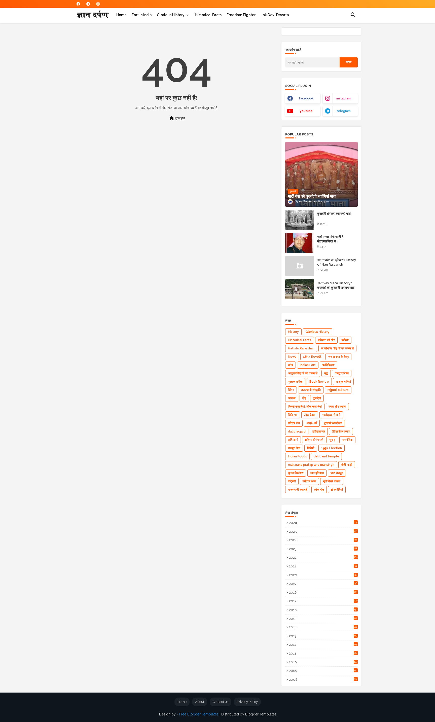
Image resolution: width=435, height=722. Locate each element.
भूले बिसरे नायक (331, 481)
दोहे (304, 398)
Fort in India (142, 15)
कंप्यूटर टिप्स (342, 373)
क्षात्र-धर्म (312, 423)
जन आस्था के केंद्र (338, 356)
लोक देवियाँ (337, 489)
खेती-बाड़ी (346, 464)
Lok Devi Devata (275, 15)
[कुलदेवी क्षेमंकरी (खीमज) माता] (299, 220)
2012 (323, 644)
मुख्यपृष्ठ (177, 118)
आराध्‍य (292, 398)
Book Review (319, 381)
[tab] (121, 15)
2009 (323, 671)
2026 (323, 523)
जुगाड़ (332, 440)
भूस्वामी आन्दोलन (333, 423)
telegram (344, 111)
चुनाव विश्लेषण (295, 473)
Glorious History (171, 15)
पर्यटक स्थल (309, 481)
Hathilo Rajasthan (301, 348)
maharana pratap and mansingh (311, 464)
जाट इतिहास (317, 473)
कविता (345, 340)
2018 (323, 592)
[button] (353, 15)
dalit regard (297, 431)
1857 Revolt (312, 356)
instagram (343, 98)
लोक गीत (319, 489)
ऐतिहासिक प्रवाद (341, 431)
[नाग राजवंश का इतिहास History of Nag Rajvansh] (299, 266)
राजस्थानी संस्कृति (311, 390)
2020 (323, 575)
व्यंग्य (290, 365)
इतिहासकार (318, 431)
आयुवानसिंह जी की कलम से (302, 373)
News (292, 356)
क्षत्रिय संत (294, 423)
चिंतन (291, 390)
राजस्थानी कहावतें (297, 489)
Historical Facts (208, 15)
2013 (323, 636)
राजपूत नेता (294, 448)
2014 (323, 627)
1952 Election (331, 448)
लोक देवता (309, 415)
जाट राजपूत (337, 473)
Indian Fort (308, 365)
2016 (323, 610)
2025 (323, 531)
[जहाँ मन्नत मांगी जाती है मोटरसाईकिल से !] (299, 243)
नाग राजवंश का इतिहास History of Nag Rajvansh (336, 262)
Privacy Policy (247, 702)
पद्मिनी (292, 481)
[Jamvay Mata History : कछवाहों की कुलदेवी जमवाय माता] (299, 289)
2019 (323, 584)
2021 (323, 566)
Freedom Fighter (241, 15)
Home (121, 15)
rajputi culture (338, 390)
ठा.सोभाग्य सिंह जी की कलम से (337, 348)
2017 (323, 601)
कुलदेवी (317, 398)
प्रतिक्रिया (328, 365)
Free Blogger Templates (199, 714)
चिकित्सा (292, 415)
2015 (323, 619)
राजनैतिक (347, 440)
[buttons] (78, 4)
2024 (323, 540)
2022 (323, 557)
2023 (323, 549)
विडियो (310, 448)
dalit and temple (326, 456)
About (199, 702)
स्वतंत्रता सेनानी (331, 415)
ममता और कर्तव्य (337, 406)
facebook (306, 98)
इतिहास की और (326, 340)
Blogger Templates (260, 714)
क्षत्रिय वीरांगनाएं (313, 440)
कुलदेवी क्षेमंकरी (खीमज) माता (334, 213)
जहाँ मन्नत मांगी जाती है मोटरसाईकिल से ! (330, 239)
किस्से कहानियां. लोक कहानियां (305, 406)
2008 (323, 679)
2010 (323, 662)
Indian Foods (297, 456)
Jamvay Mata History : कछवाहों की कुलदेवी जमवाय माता (335, 285)
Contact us (220, 702)
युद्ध (326, 373)
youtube (306, 111)
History (293, 332)
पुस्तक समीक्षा (295, 381)
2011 (323, 653)
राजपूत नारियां (343, 381)
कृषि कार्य (293, 440)
